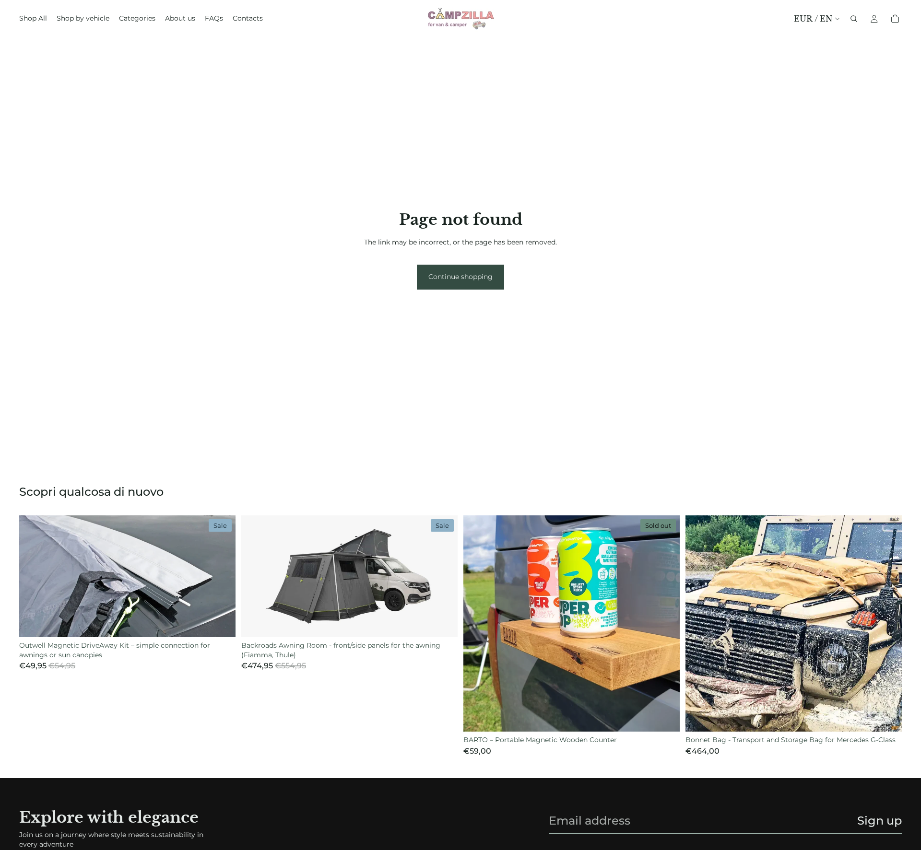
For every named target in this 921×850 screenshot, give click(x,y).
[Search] (853, 18)
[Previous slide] (33, 576)
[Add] (220, 622)
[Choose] (887, 716)
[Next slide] (221, 576)
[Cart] (895, 18)
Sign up (879, 820)
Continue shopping (460, 276)
